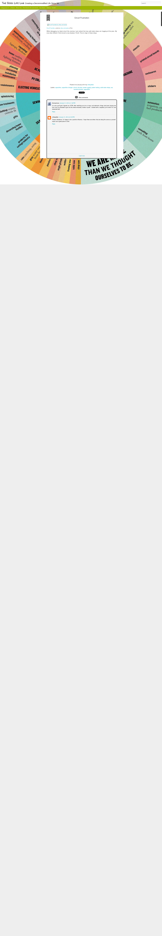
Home (13, 8)
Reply (53, 111)
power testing (96, 87)
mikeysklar (90, 85)
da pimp (80, 87)
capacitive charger (67, 87)
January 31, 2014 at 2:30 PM (66, 117)
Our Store (42, 8)
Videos (49, 8)
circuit (75, 87)
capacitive (58, 87)
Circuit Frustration (81, 17)
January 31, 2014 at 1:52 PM (67, 103)
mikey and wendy (64, 28)
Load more (82, 155)
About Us (18, 8)
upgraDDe (87, 89)
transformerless (78, 89)
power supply (87, 87)
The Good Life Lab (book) (30, 8)
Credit (54, 8)
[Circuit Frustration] (57, 24)
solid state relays (105, 87)
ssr (112, 87)
